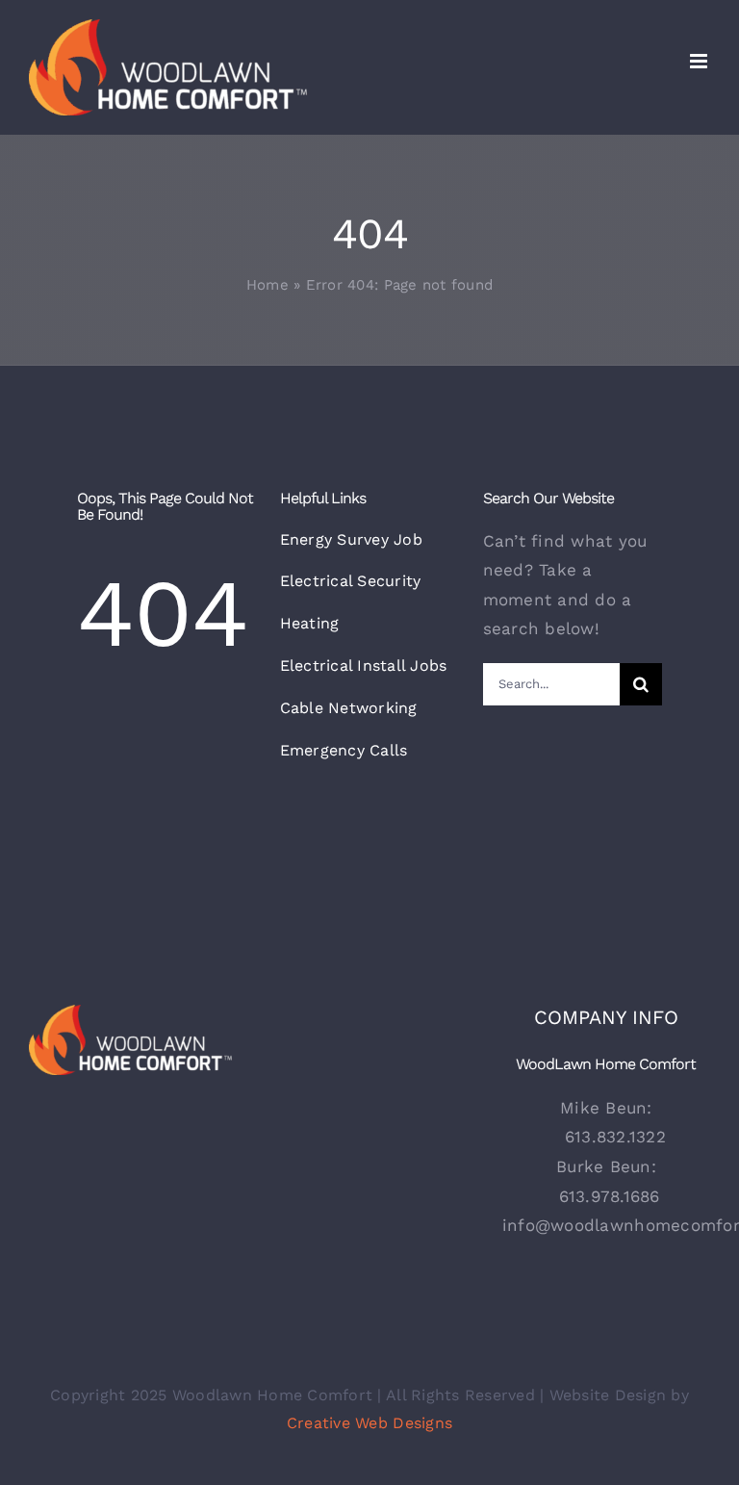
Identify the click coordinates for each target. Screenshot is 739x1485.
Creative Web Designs (369, 1423)
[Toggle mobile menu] (700, 61)
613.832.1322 (615, 1136)
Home (267, 285)
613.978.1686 (609, 1196)
